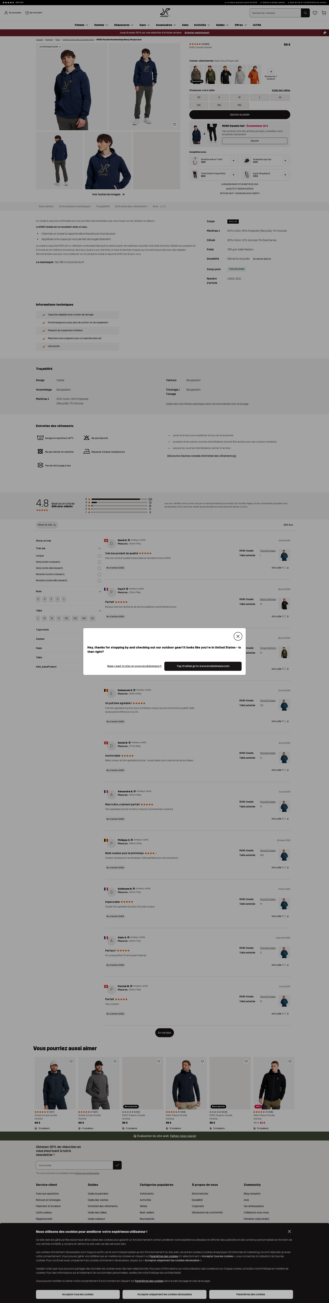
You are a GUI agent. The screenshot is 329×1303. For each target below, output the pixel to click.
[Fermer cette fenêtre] (238, 636)
